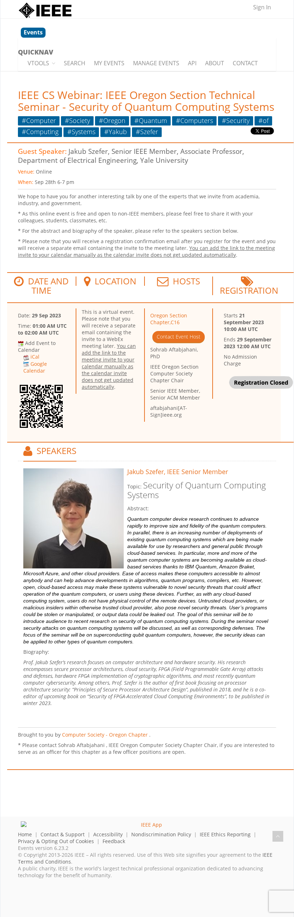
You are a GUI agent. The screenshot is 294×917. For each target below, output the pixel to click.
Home (25, 834)
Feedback (114, 841)
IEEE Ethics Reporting (225, 834)
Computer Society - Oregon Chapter (105, 734)
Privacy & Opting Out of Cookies (56, 841)
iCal (34, 356)
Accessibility (108, 834)
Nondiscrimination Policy (161, 834)
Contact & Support (63, 834)
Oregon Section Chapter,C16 (168, 319)
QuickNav (35, 52)
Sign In (262, 7)
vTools (38, 63)
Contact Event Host (178, 336)
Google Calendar (35, 367)
